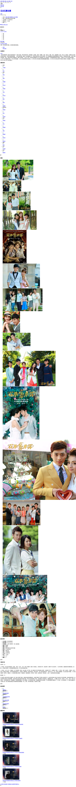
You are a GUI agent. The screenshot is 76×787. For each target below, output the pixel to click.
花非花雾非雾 (5, 11)
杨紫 (3, 99)
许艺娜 (4, 148)
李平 (3, 71)
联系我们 (6, 784)
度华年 (4, 707)
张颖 (3, 130)
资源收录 (10, 784)
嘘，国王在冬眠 (6, 700)
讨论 (1, 53)
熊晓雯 (4, 134)
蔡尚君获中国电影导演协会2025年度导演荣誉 (11, 780)
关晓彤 (4, 120)
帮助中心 (17, 784)
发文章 (2, 6)
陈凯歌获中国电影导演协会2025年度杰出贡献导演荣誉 (13, 752)
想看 (3, 41)
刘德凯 (16, 17)
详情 (3, 47)
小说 (7, 1)
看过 (1, 41)
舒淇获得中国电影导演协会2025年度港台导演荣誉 (12, 738)
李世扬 (4, 116)
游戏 (5, 1)
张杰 (3, 113)
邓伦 (3, 123)
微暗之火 (4, 689)
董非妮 (4, 152)
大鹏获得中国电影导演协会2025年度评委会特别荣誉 (13, 724)
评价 (2, 24)
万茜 (3, 92)
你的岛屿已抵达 (6, 703)
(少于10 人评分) (3, 31)
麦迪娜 (4, 127)
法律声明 (13, 784)
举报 (1, 13)
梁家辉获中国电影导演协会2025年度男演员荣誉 (12, 766)
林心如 (13, 17)
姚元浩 (4, 95)
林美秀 (4, 109)
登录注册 (2, 5)
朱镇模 (10, 17)
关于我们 (2, 784)
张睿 (8, 17)
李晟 (6, 17)
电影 (3, 1)
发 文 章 (5, 24)
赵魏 (3, 102)
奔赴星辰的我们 (6, 693)
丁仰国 (4, 67)
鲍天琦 (4, 141)
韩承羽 (4, 137)
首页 (1, 1)
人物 (11, 1)
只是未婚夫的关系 (6, 696)
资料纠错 (4, 48)
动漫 (9, 1)
